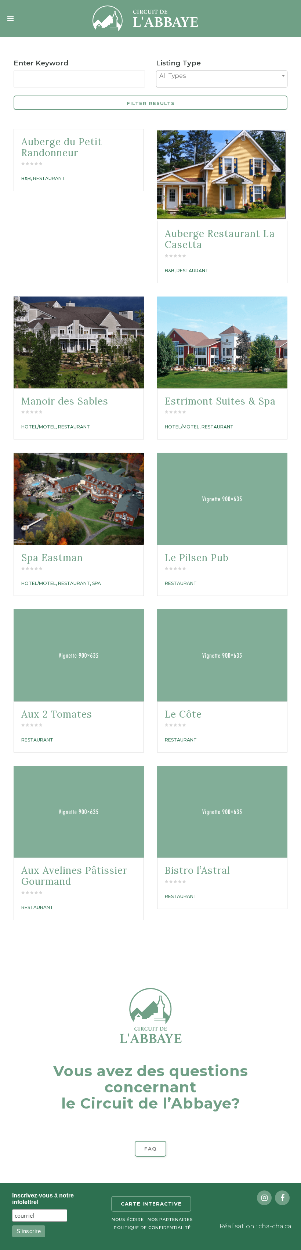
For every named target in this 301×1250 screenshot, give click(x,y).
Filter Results (151, 103)
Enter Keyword (41, 63)
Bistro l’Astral (197, 870)
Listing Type (178, 63)
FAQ (150, 1149)
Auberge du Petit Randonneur (61, 147)
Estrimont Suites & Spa (220, 401)
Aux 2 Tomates (56, 714)
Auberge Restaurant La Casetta (220, 239)
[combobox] (221, 79)
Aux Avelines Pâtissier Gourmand (74, 875)
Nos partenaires (170, 1219)
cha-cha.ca (274, 1226)
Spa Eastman (52, 558)
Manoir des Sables (64, 401)
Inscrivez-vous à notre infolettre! (43, 1198)
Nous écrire (128, 1219)
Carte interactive (151, 1204)
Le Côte (183, 714)
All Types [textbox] (172, 75)
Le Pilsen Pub (197, 558)
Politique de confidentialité (152, 1227)
